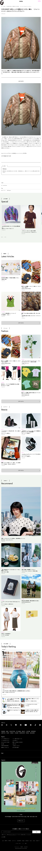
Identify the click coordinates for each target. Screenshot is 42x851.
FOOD (8, 733)
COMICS (12, 733)
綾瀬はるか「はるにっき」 (5, 747)
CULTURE (28, 731)
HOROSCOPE (22, 733)
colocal (34, 840)
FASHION (3, 731)
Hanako (23, 840)
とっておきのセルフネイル (5, 740)
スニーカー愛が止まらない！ (5, 738)
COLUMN (16, 733)
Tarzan (31, 840)
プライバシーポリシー (12, 834)
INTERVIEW (33, 731)
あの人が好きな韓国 (15, 747)
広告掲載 (21, 846)
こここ (23, 843)
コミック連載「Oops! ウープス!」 (18, 738)
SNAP (7, 731)
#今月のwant (9, 190)
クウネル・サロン (18, 843)
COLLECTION (12, 731)
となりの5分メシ (15, 740)
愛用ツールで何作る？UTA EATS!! (17, 742)
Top (1, 6)
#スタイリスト (3, 190)
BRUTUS (6, 840)
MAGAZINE (32, 733)
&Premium (27, 840)
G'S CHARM (18, 731)
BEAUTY (23, 731)
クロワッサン (14, 840)
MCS (25, 843)
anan (3, 840)
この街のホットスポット (16, 745)
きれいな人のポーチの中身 (5, 742)
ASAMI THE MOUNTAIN (4, 745)
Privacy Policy (26, 846)
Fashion (4, 6)
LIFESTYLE (3, 733)
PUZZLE (27, 733)
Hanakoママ (38, 840)
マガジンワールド (16, 846)
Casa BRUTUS (19, 840)
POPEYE (9, 840)
